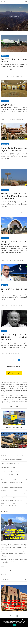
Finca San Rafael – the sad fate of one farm (11, 500)
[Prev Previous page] (10, 360)
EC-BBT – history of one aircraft (14, 60)
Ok (14, 624)
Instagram (18, 616)
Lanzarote (4, 330)
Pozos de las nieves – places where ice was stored (13, 471)
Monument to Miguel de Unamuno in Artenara (11, 459)
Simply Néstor (8, 105)
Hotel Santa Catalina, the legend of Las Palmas (14, 149)
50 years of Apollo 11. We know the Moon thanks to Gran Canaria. (14, 196)
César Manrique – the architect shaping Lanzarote (14, 337)
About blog (4, 285)
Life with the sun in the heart (14, 290)
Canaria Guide (5, 2)
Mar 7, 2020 (5, 165)
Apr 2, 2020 (5, 76)
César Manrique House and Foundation (10, 463)
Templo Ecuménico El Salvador (14, 242)
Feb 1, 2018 (5, 353)
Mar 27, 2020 (5, 119)
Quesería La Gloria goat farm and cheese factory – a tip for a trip (14, 494)
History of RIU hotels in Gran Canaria (9, 505)
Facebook (10, 616)
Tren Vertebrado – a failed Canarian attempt (11, 482)
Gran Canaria (5, 55)
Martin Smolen (15, 76)
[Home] (7, 29)
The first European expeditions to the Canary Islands (13, 455)
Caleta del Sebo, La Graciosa (8, 467)
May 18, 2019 (5, 260)
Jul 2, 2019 (5, 212)
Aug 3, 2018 (5, 305)
